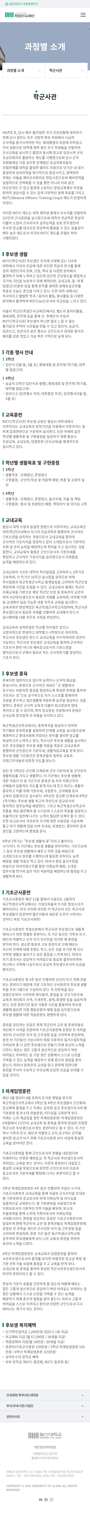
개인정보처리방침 (45, 1447)
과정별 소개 (15, 70)
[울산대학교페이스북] (46, 1499)
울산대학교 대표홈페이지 (23, 4)
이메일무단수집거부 (45, 1453)
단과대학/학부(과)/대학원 (22, 1395)
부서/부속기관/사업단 (19, 1405)
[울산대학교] (45, 1436)
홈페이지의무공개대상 (45, 1458)
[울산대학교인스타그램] (51, 1499)
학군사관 (55, 70)
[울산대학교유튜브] (40, 1499)
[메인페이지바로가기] (26, 14)
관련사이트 (13, 1416)
